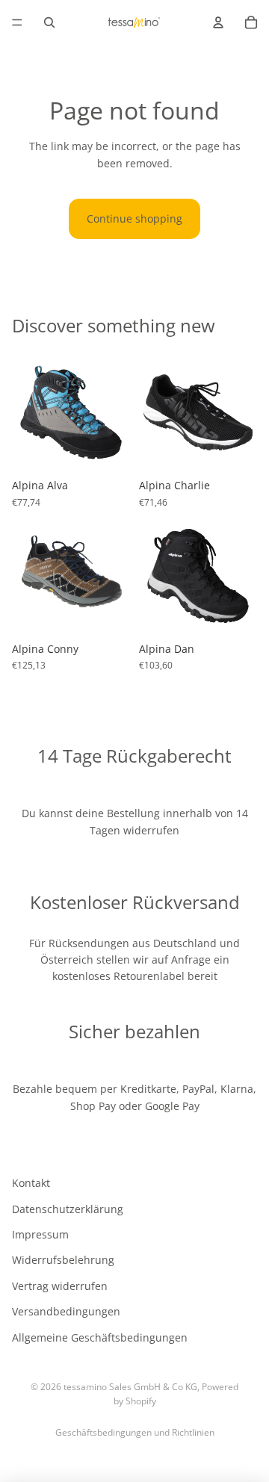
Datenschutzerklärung (67, 1209)
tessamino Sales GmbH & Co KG (130, 1386)
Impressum (40, 1234)
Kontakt (31, 1183)
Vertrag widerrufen (60, 1286)
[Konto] (218, 22)
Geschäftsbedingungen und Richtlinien (134, 1432)
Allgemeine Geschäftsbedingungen (100, 1337)
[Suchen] (49, 22)
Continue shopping (134, 218)
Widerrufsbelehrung (63, 1260)
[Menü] (17, 22)
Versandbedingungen (66, 1311)
